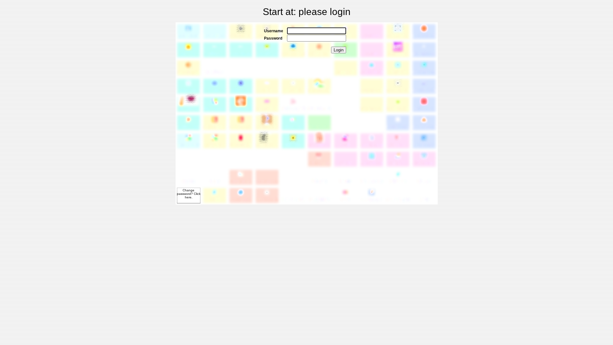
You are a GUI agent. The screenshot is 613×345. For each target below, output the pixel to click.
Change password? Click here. (189, 193)
